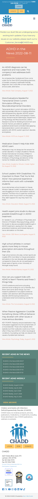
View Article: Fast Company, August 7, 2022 (17, 91)
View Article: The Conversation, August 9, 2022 (18, 304)
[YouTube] (9, 489)
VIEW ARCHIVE (10, 402)
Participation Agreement (9, 466)
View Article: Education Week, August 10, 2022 (18, 204)
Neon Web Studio (28, 496)
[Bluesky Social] (21, 489)
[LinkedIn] (18, 489)
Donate (13, 11)
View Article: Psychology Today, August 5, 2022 (18, 339)
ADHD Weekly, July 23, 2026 (13, 388)
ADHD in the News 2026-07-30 (14, 369)
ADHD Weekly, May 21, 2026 (13, 396)
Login (19, 6)
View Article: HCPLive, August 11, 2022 (15, 136)
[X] (6, 489)
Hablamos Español (24, 2)
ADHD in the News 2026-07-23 (13, 372)
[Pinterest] (15, 489)
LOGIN (9, 446)
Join (21, 11)
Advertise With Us (16, 464)
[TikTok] (24, 489)
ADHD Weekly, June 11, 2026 (13, 394)
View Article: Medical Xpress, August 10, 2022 (18, 269)
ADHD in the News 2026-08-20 (14, 364)
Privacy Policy (6, 464)
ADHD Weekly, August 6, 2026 (13, 385)
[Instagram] (12, 489)
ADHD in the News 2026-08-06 (14, 367)
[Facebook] (3, 489)
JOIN (18, 446)
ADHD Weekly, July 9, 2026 (12, 391)
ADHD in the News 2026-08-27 (14, 361)
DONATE (28, 446)
